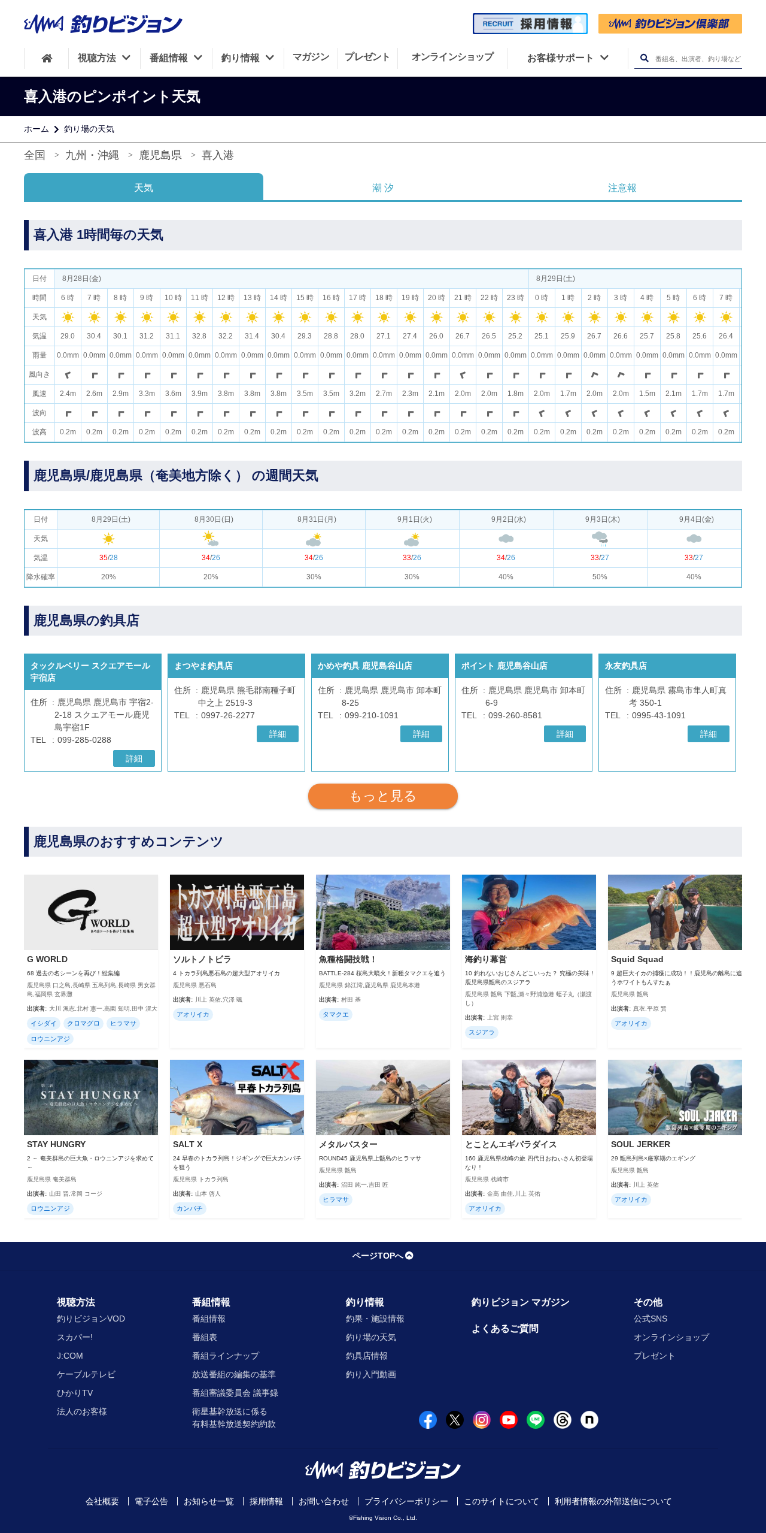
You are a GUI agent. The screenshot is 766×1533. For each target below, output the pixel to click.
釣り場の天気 (89, 129)
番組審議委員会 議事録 (235, 1393)
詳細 (134, 758)
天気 (143, 188)
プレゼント (655, 1355)
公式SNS (650, 1318)
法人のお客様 (82, 1411)
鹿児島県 (160, 155)
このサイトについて (501, 1501)
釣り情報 (365, 1302)
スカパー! (75, 1337)
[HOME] (46, 58)
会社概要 (102, 1501)
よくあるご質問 (505, 1328)
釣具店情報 (367, 1355)
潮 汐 (383, 188)
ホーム (36, 129)
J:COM (70, 1355)
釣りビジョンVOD (91, 1318)
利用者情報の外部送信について (613, 1501)
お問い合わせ (324, 1501)
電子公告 (151, 1501)
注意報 (622, 188)
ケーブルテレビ (86, 1374)
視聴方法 (76, 1302)
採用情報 (266, 1501)
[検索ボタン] (644, 58)
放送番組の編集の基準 (234, 1374)
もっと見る (383, 795)
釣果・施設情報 (375, 1318)
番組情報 (211, 1302)
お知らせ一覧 (209, 1501)
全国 (34, 155)
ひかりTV (75, 1393)
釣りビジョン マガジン (521, 1302)
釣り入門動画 (371, 1374)
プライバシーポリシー (406, 1501)
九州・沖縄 (92, 155)
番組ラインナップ (225, 1355)
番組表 (204, 1337)
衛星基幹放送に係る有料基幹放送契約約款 (234, 1418)
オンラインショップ (671, 1337)
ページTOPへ (377, 1255)
